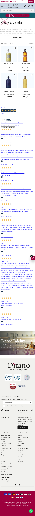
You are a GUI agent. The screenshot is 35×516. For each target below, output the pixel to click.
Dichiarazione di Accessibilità (26, 421)
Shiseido (20, 441)
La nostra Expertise (6, 415)
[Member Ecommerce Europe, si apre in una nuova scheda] (17, 377)
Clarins (19, 445)
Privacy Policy (19, 405)
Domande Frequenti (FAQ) (25, 419)
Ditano (28, 503)
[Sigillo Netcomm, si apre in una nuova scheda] (26, 377)
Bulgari (3, 455)
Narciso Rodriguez (23, 455)
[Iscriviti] (30, 402)
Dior (2, 450)
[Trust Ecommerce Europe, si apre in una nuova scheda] (8, 377)
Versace (3, 461)
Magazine (30, 1)
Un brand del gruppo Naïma (8, 1)
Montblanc (4, 457)
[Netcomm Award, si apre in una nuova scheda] (13, 386)
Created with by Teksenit (17, 506)
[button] (2, 6)
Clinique (3, 445)
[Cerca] (32, 10)
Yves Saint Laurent (6, 437)
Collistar (20, 435)
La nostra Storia (5, 413)
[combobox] (17, 10)
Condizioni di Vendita (23, 413)
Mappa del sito (21, 423)
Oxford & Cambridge (9, 91)
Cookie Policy (26, 505)
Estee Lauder (21, 443)
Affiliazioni (20, 425)
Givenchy (20, 457)
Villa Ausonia (9, 65)
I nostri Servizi (5, 417)
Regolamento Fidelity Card (25, 417)
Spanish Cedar (25, 65)
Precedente (4, 127)
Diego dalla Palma (6, 443)
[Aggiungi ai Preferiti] (15, 48)
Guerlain (3, 441)
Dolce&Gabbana (5, 435)
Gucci (19, 453)
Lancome (20, 450)
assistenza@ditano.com (7, 481)
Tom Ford (20, 461)
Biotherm (20, 439)
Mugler (19, 459)
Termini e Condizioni (11, 505)
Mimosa (26, 91)
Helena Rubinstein (23, 437)
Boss (2, 453)
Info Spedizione (22, 415)
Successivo (11, 127)
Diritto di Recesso (22, 427)
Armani (3, 439)
